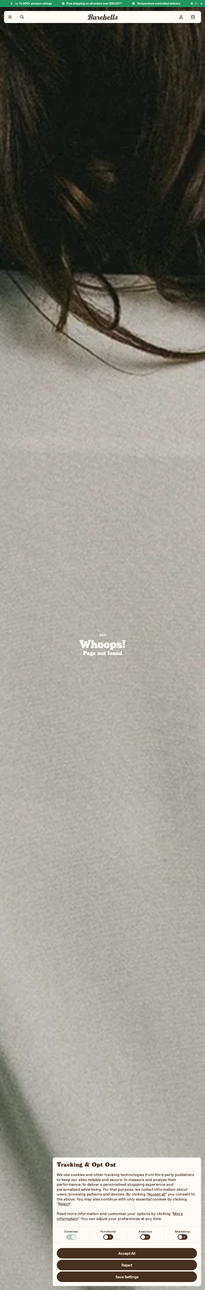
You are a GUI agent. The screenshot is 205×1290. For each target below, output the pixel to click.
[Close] (201, 3)
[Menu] (10, 17)
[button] (193, 17)
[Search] (22, 17)
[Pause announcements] (11, 3)
